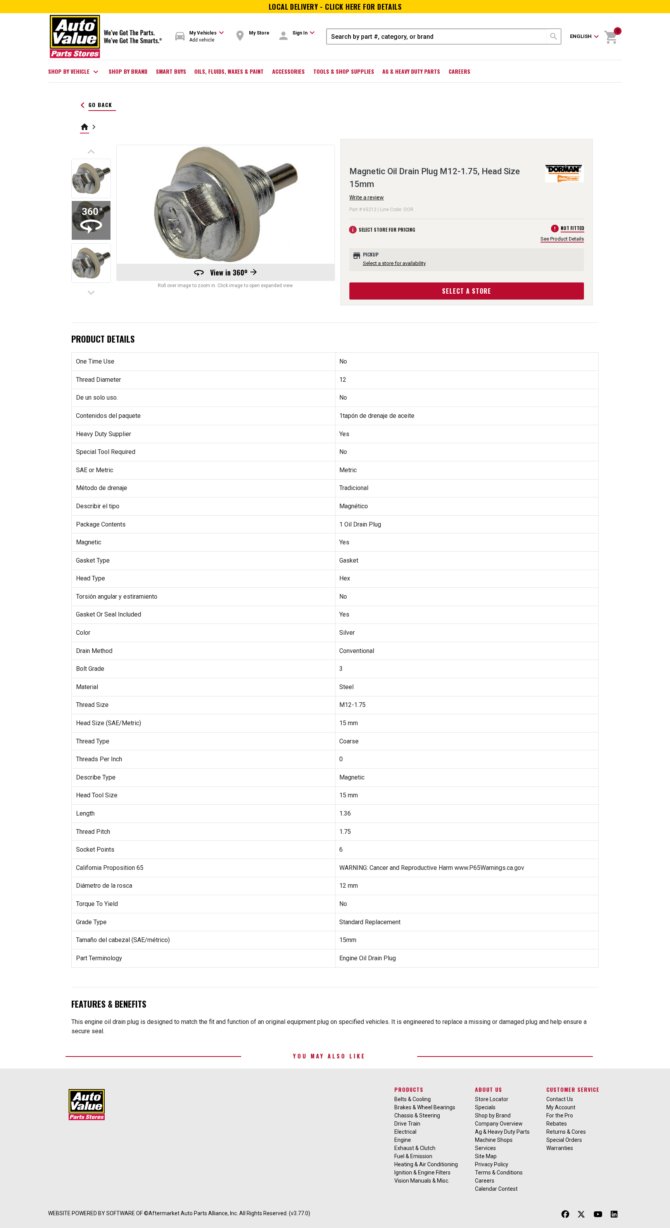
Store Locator (491, 1099)
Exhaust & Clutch (414, 1148)
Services (485, 1148)
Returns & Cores (566, 1132)
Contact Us (559, 1099)
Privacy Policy (491, 1164)
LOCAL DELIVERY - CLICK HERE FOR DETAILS (335, 7)
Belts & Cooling (412, 1099)
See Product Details (562, 239)
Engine (402, 1140)
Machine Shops (494, 1140)
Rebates (556, 1124)
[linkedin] (614, 1214)
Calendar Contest (496, 1189)
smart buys (171, 71)
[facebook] (565, 1214)
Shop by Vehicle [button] (74, 71)
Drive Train (407, 1124)
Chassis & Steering (417, 1115)
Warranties (559, 1148)
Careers (459, 71)
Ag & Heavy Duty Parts (411, 71)
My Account (560, 1107)
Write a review (366, 197)
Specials (485, 1107)
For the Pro (559, 1115)
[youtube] (598, 1214)
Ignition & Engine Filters (422, 1172)
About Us (488, 1089)
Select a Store (466, 291)
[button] (200, 36)
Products (408, 1089)
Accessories (288, 71)
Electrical (405, 1132)
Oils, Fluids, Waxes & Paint (229, 71)
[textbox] (437, 36)
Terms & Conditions (499, 1172)
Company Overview (499, 1124)
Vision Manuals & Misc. (421, 1181)
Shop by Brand (128, 71)
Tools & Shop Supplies (343, 71)
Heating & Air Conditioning (426, 1164)
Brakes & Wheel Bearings (424, 1107)
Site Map (486, 1156)
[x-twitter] (581, 1214)
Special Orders (564, 1140)
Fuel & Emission (413, 1156)
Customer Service (572, 1089)
